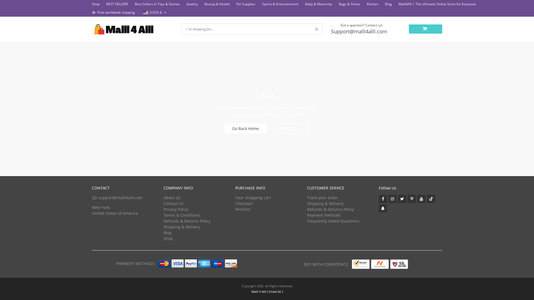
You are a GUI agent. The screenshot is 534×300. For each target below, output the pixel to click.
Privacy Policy (176, 209)
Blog (388, 4)
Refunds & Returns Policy (187, 221)
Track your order (322, 197)
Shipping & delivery (182, 226)
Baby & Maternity (318, 4)
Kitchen (372, 4)
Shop (96, 4)
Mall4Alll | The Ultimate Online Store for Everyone (437, 4)
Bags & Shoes (349, 4)
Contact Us (288, 128)
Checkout (244, 203)
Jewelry (192, 4)
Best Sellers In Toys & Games (157, 4)
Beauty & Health (217, 4)
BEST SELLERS (117, 4)
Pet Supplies (245, 4)
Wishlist (242, 209)
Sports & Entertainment (280, 4)
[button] (155, 13)
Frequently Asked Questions (333, 221)
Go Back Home (245, 128)
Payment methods (324, 215)
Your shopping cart (253, 197)
